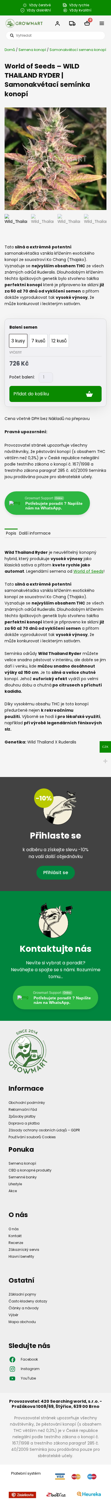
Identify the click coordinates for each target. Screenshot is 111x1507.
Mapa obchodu (22, 1321)
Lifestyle (15, 1184)
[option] (18, 340)
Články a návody (24, 1308)
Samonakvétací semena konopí (78, 49)
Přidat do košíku (31, 394)
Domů (10, 49)
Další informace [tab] (35, 533)
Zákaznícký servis (24, 1249)
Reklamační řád (23, 1109)
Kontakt (15, 1235)
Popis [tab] (11, 533)
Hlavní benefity (21, 1256)
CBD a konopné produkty (30, 1170)
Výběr (13, 1314)
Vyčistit (15, 352)
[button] (101, 23)
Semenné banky (23, 1177)
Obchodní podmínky (27, 1102)
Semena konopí (32, 49)
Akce (13, 1190)
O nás (14, 1229)
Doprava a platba (24, 1123)
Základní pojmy (22, 1294)
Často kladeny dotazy (28, 1301)
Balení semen (23, 327)
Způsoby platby (22, 1116)
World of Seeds (88, 571)
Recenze (16, 1242)
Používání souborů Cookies (32, 1137)
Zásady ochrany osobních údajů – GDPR (44, 1130)
